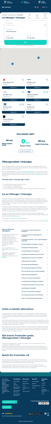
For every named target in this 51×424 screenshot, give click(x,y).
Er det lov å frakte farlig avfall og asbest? (32, 298)
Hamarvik (45, 220)
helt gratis (37, 174)
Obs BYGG (13, 218)
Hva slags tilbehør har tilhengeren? (30, 251)
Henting (7, 35)
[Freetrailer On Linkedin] (48, 415)
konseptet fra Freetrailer (28, 171)
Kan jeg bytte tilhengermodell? (29, 247)
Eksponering (26, 383)
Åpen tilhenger (15, 384)
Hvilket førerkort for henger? (28, 261)
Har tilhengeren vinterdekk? (28, 288)
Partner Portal (26, 391)
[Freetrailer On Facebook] (45, 413)
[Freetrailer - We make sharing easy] (6, 7)
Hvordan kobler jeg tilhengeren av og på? (32, 244)
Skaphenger (16, 381)
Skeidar (19, 218)
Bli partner (25, 381)
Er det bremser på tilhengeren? (29, 274)
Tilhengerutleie (12, 14)
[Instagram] (48, 413)
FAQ (43, 394)
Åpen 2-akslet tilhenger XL (16, 394)
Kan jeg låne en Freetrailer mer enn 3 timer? (32, 254)
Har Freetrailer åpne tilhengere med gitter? (32, 281)
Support (43, 383)
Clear (45, 25)
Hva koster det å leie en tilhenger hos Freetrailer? (31, 231)
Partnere (4, 14)
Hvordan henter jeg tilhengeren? (29, 264)
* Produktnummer (46, 13)
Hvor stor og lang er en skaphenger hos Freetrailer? (31, 235)
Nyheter (34, 383)
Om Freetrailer (35, 381)
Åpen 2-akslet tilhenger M (16, 387)
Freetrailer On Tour (26, 388)
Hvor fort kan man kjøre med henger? (31, 291)
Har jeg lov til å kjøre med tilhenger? (30, 278)
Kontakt (43, 385)
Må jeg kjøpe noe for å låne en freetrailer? (32, 257)
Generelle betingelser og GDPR (45, 391)
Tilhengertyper (9, 29)
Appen (13, 211)
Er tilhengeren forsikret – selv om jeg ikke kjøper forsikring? (34, 240)
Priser (43, 387)
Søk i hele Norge (9, 23)
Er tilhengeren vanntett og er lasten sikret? (32, 284)
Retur (28, 35)
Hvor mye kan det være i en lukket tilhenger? (33, 271)
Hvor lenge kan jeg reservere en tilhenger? (32, 295)
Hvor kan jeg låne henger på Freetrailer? (31, 268)
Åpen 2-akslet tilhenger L (16, 391)
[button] (36, 7)
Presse (33, 387)
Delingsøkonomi (36, 385)
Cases (24, 385)
